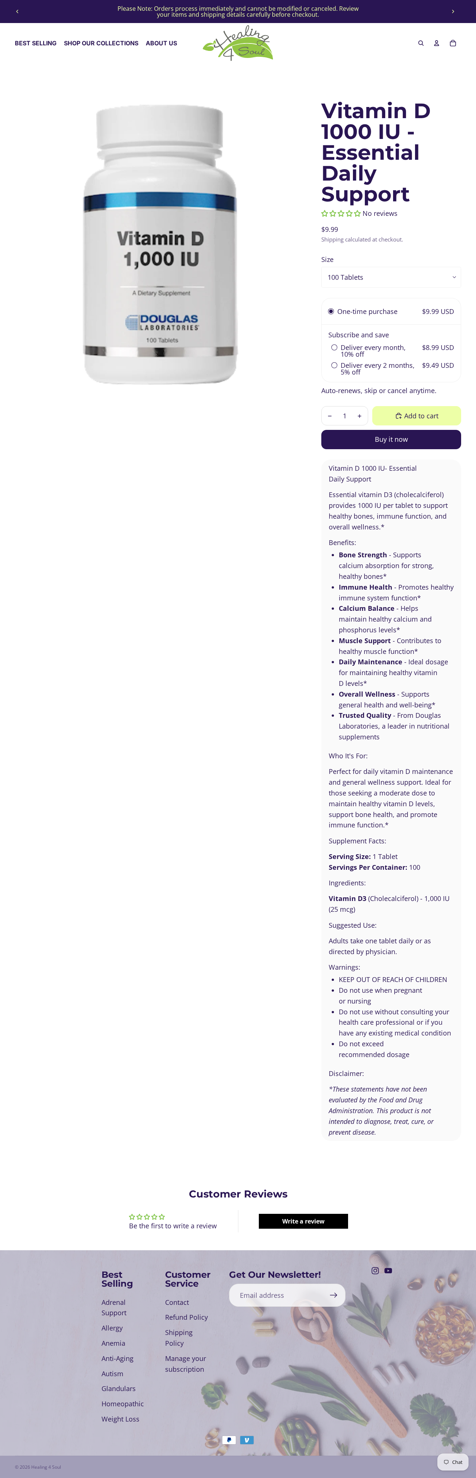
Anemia (113, 1343)
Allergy (112, 1327)
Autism (112, 1373)
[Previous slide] (17, 11)
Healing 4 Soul (46, 1467)
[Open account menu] (436, 43)
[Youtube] (388, 1270)
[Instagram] (375, 1270)
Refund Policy (186, 1317)
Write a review (303, 1221)
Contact (177, 1302)
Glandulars (119, 1388)
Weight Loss (120, 1418)
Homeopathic (123, 1403)
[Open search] (421, 43)
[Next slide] (453, 11)
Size (327, 259)
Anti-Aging (118, 1358)
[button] (341, 213)
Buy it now (391, 439)
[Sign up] (333, 1295)
